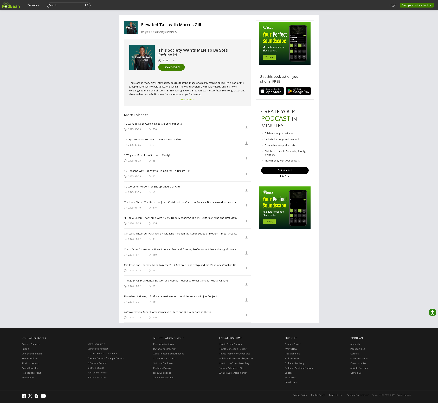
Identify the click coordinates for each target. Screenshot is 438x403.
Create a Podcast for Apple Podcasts (107, 358)
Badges (289, 372)
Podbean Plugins (162, 368)
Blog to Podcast (96, 367)
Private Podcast (30, 358)
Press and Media (359, 358)
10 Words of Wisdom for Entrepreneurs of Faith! (152, 186)
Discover (32, 5)
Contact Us (356, 372)
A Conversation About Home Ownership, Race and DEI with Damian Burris (167, 311)
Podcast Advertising (163, 344)
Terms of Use (336, 395)
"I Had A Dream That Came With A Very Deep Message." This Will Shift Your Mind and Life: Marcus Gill (181, 217)
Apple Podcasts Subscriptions (168, 353)
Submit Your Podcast (164, 358)
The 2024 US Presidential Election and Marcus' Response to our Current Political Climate (176, 280)
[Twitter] (31, 397)
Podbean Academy (294, 363)
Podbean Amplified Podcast (299, 368)
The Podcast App (30, 363)
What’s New (291, 348)
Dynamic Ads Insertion (164, 348)
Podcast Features (31, 344)
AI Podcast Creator (97, 363)
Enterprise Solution (32, 353)
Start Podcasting (96, 343)
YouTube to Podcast (98, 372)
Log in (392, 5)
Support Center (293, 344)
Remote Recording (31, 372)
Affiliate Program (359, 368)
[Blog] (37, 397)
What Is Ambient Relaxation (233, 372)
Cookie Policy (318, 395)
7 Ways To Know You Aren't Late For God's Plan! (152, 139)
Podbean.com (404, 395)
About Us (355, 344)
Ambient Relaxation (163, 377)
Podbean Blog (357, 348)
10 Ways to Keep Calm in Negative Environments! (153, 123)
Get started (285, 170)
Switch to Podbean (163, 363)
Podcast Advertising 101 (231, 368)
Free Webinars (292, 353)
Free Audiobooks (162, 372)
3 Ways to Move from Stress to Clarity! (147, 155)
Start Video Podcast (98, 348)
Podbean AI (28, 377)
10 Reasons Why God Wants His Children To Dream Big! (157, 170)
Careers (354, 353)
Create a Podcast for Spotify (102, 353)
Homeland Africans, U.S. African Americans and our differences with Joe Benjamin (171, 296)
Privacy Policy (300, 395)
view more (186, 99)
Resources (290, 377)
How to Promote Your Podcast (234, 353)
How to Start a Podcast (230, 344)
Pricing (25, 348)
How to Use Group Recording (234, 363)
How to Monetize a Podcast (233, 348)
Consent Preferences (358, 395)
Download (171, 67)
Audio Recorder (30, 368)
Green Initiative (358, 363)
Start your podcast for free (417, 5)
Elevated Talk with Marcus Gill (171, 24)
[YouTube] (44, 397)
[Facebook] (24, 397)
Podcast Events (293, 358)
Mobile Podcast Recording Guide (236, 358)
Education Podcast (97, 377)
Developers (291, 382)
